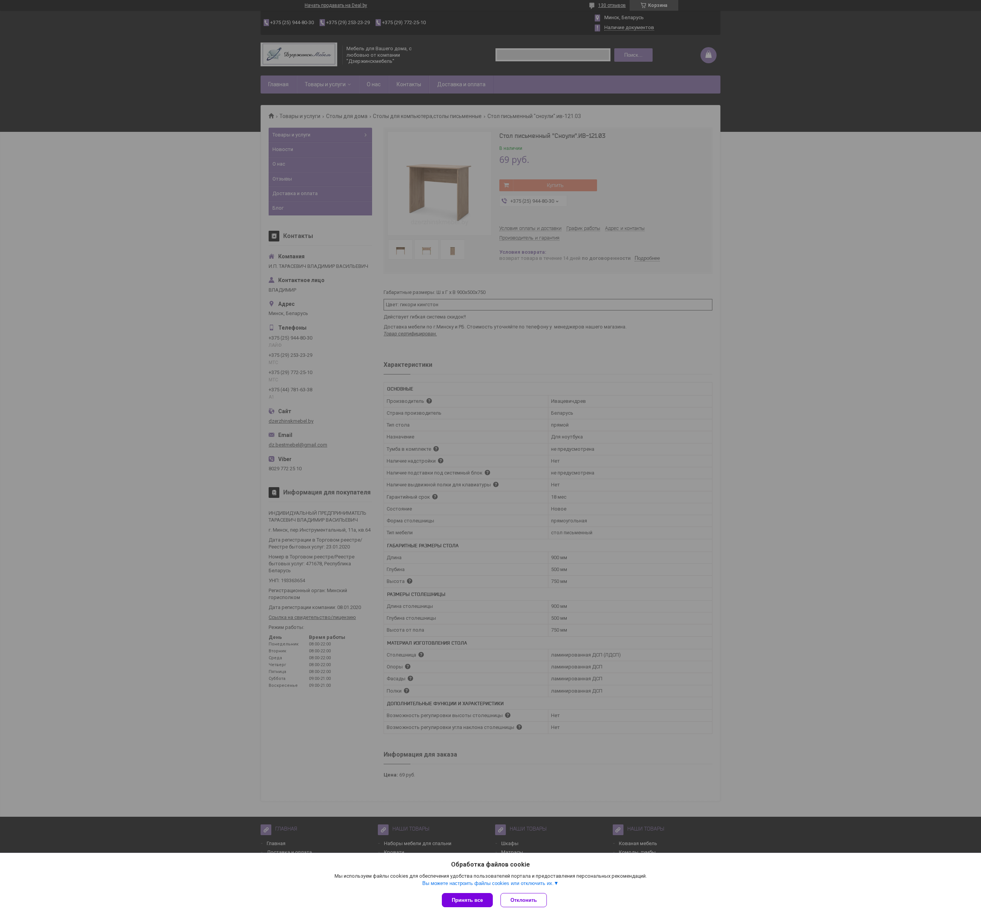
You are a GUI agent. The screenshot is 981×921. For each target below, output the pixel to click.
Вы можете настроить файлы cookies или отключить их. (488, 883)
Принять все (467, 900)
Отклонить (523, 900)
